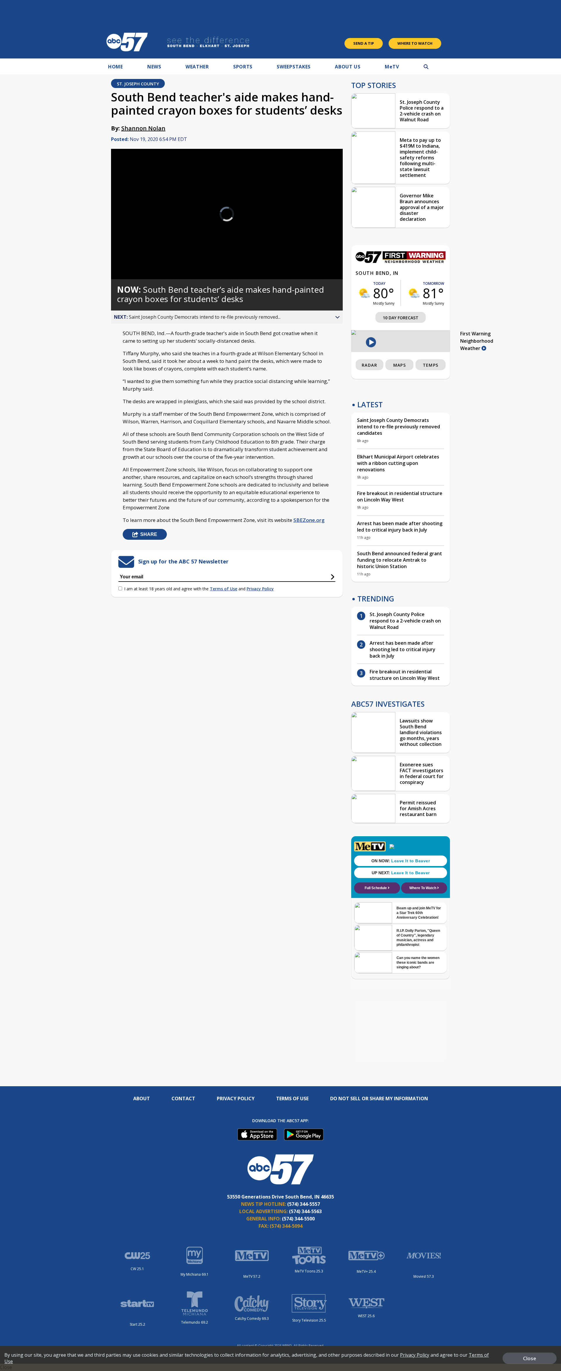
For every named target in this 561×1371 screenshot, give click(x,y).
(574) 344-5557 (303, 1204)
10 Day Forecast (400, 317)
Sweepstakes (294, 66)
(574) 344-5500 (298, 1218)
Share (148, 534)
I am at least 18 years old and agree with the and (199, 588)
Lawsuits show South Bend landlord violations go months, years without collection (421, 732)
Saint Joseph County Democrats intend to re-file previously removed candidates (398, 426)
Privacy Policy (260, 588)
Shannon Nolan (143, 128)
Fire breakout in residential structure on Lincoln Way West (399, 496)
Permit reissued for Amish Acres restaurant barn (418, 808)
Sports (242, 66)
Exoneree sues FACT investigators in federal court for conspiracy (422, 773)
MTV (392, 66)
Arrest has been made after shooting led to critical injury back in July (399, 526)
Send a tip (363, 43)
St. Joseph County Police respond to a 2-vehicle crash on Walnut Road (422, 111)
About (141, 1098)
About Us (348, 66)
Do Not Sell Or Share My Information (379, 1098)
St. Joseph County (138, 84)
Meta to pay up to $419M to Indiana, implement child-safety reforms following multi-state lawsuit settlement (420, 157)
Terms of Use (223, 588)
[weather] (364, 293)
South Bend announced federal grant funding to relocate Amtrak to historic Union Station (399, 560)
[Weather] (401, 261)
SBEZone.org (309, 520)
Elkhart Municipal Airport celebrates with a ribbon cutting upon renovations (398, 463)
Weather (197, 66)
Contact (183, 1098)
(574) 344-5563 (305, 1211)
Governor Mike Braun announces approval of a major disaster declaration (422, 207)
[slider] (131, 254)
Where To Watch (414, 43)
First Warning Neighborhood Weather (476, 340)
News (154, 66)
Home (115, 66)
